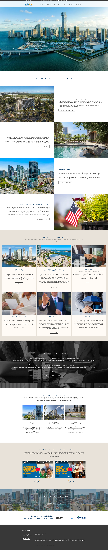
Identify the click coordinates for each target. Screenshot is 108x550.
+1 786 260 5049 (25, 534)
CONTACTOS (78, 4)
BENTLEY (75, 423)
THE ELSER (32, 423)
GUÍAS (64, 4)
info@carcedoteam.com (27, 535)
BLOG (59, 4)
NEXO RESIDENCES (54, 423)
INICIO (41, 4)
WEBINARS (70, 4)
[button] (19, 283)
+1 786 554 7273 (25, 533)
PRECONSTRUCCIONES (50, 4)
